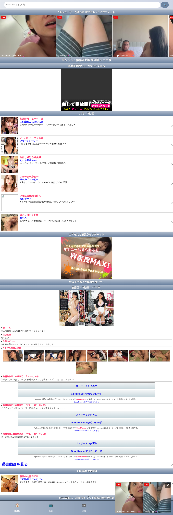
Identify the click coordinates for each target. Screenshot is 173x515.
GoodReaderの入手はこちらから (86, 402)
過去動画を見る (15, 464)
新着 (51, 507)
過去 (84, 507)
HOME (17, 507)
